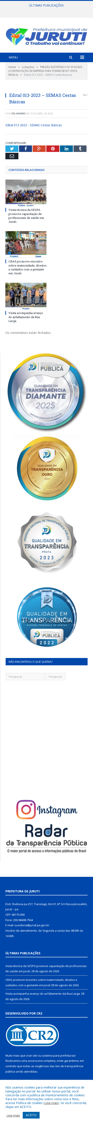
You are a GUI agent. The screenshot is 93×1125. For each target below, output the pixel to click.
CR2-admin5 (18, 113)
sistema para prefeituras (58, 1055)
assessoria (35, 1061)
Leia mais (51, 1103)
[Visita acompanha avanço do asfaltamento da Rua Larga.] (25, 296)
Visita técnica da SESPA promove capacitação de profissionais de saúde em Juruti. (26, 216)
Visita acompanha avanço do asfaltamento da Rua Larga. (25, 317)
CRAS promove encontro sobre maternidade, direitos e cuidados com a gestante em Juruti (47, 10)
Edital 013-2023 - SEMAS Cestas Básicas (33, 125)
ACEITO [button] (31, 1115)
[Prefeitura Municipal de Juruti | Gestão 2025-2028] (46, 35)
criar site (31, 1055)
